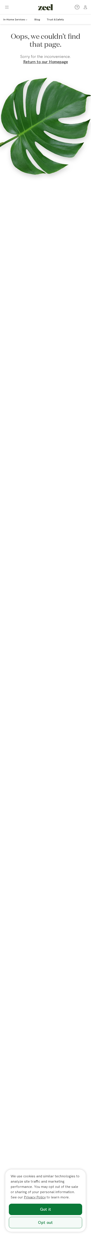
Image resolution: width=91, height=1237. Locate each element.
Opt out (45, 1222)
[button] (7, 7)
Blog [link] (37, 19)
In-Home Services (14, 19)
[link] (45, 7)
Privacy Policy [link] (35, 1197)
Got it (45, 1209)
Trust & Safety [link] (55, 19)
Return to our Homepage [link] (45, 61)
